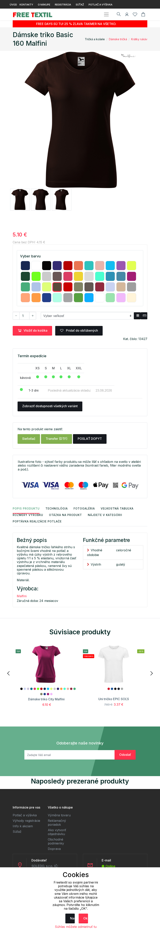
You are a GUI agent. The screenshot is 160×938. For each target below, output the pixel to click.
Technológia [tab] (56, 508)
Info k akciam (23, 826)
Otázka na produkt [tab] (65, 515)
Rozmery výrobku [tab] (28, 515)
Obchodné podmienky (56, 841)
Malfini (22, 596)
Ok (85, 918)
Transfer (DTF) (56, 439)
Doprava (54, 849)
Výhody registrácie (26, 821)
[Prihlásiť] (126, 15)
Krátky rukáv (139, 39)
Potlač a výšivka (25, 815)
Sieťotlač (28, 439)
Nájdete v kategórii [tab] (105, 515)
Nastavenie (72, 918)
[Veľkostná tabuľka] (137, 315)
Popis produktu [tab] (26, 508)
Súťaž (17, 832)
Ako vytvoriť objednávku (57, 832)
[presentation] (9, 673)
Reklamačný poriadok (57, 822)
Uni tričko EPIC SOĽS (113, 699)
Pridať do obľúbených (81, 330)
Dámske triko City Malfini (46, 699)
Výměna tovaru (59, 815)
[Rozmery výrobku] (144, 315)
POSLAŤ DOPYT (90, 439)
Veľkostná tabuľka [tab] (117, 508)
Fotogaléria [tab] (84, 508)
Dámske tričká (118, 39)
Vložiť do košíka (35, 330)
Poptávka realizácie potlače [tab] (37, 521)
